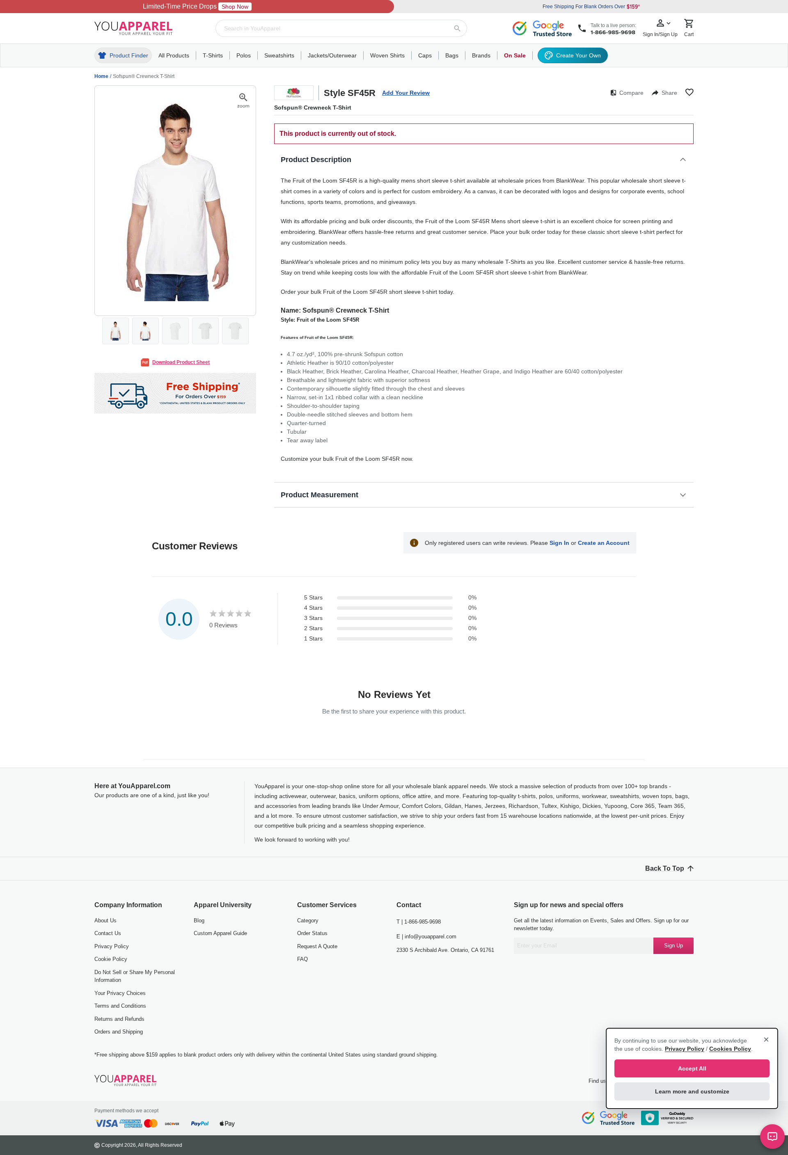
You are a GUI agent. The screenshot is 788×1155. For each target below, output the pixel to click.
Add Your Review (406, 92)
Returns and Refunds (119, 1019)
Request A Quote (317, 946)
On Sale (515, 55)
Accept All (692, 1068)
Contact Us (107, 933)
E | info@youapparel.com (426, 936)
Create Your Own (578, 55)
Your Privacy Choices (120, 993)
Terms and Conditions (120, 1006)
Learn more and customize (692, 1091)
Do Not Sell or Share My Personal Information (134, 976)
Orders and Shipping (118, 1032)
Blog (199, 920)
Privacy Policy (111, 946)
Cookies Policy (730, 1048)
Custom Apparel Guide (220, 933)
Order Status (312, 933)
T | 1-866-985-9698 (418, 922)
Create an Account (604, 543)
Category (307, 920)
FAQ (302, 959)
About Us (105, 920)
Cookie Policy (110, 959)
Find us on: (602, 1081)
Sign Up (673, 945)
